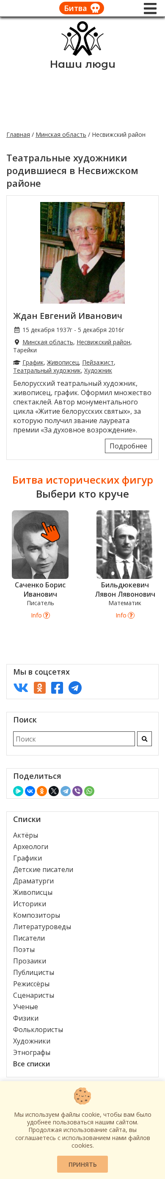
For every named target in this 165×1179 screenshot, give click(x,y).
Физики (25, 1018)
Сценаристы (33, 995)
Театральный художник (47, 370)
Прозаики (29, 961)
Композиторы (36, 915)
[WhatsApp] (89, 791)
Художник (98, 370)
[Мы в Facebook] (57, 687)
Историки (29, 903)
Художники (31, 1041)
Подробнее (128, 446)
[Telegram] (65, 791)
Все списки (31, 1063)
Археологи (30, 846)
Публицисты (33, 972)
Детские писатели (43, 869)
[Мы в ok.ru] (40, 687)
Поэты (24, 949)
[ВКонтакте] (30, 791)
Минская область (61, 134)
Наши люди (83, 64)
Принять (83, 1164)
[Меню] (150, 8)
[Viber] (77, 791)
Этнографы (31, 1052)
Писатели (29, 938)
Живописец (63, 362)
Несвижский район (103, 342)
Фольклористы (38, 1029)
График (33, 362)
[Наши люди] (82, 53)
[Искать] (144, 738)
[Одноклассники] (42, 791)
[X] (54, 791)
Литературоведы (42, 926)
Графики (27, 858)
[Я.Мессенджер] (18, 791)
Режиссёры (31, 983)
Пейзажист (98, 362)
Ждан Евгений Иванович (67, 315)
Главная (18, 134)
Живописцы (32, 892)
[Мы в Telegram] (75, 687)
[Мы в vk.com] (20, 687)
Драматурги (33, 881)
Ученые (25, 1006)
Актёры (25, 835)
